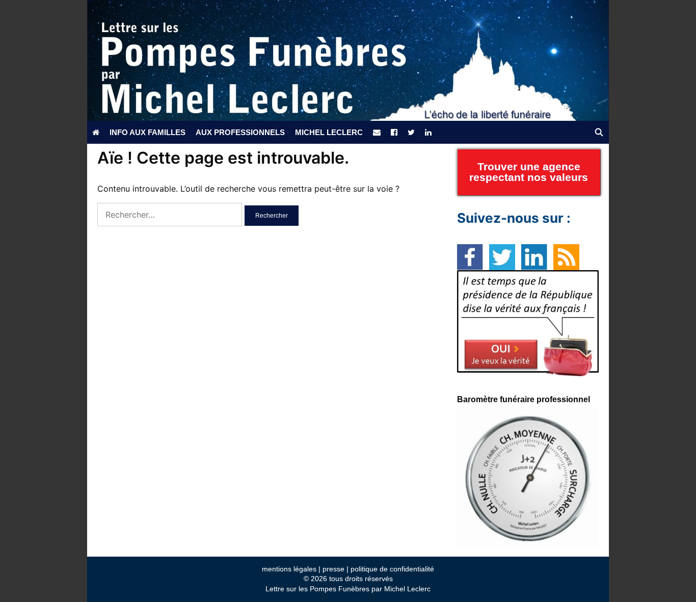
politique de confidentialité (392, 569)
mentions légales (289, 569)
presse (333, 569)
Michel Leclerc (329, 132)
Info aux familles (147, 132)
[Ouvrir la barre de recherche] (599, 132)
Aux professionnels (240, 132)
